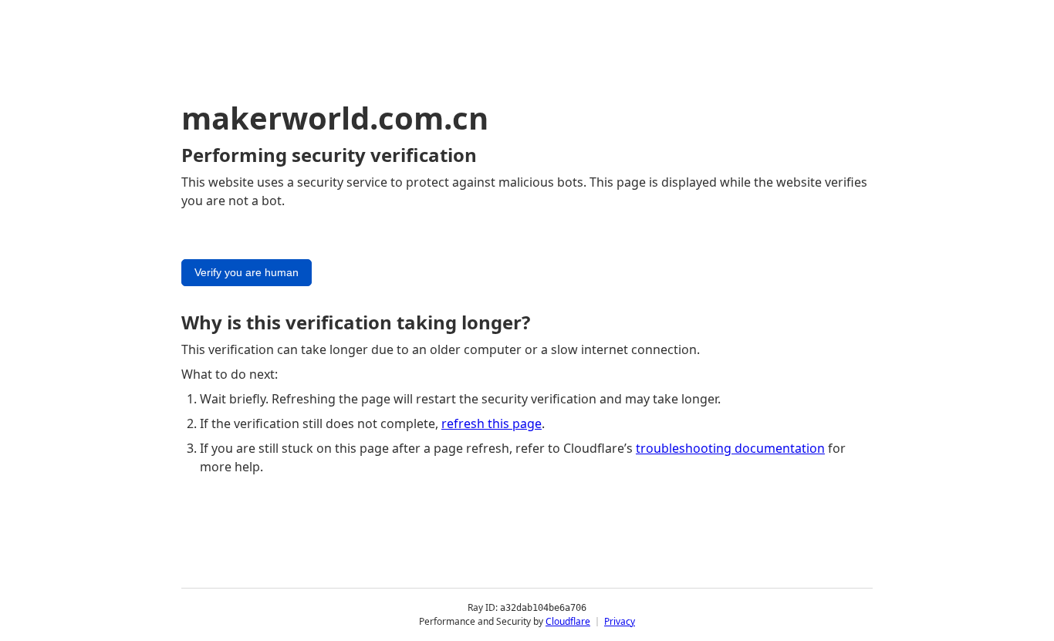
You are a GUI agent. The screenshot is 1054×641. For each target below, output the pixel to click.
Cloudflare (568, 621)
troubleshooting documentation (730, 448)
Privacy (619, 621)
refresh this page (491, 423)
